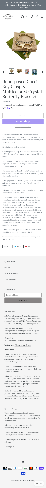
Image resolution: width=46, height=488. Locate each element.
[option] (12, 71)
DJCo (19, 480)
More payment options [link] (23, 127)
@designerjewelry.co (23, 345)
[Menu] (42, 16)
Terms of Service (11, 273)
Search (7, 267)
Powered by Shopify (27, 480)
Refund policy (10, 279)
